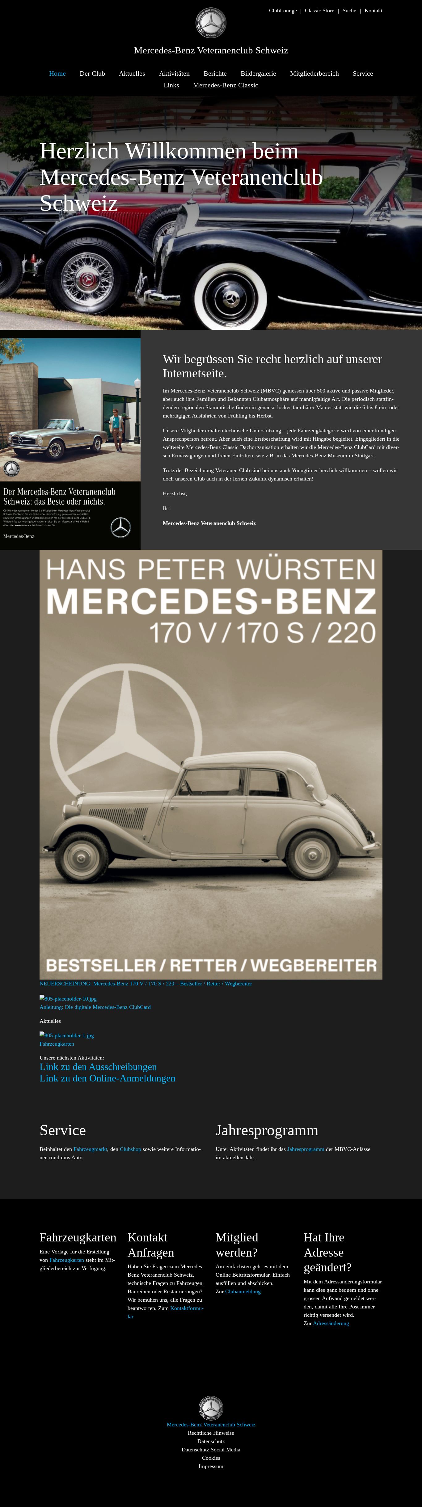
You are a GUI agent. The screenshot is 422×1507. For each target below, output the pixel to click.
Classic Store (319, 10)
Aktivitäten (174, 73)
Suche (349, 10)
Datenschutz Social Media (211, 1449)
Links (171, 85)
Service (363, 73)
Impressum (211, 1466)
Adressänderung (331, 1323)
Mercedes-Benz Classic (225, 85)
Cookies (211, 1458)
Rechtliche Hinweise (211, 1433)
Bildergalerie (258, 73)
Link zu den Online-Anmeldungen (107, 1078)
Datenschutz (211, 1441)
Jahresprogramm (305, 1149)
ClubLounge (283, 10)
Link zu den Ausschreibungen (98, 1066)
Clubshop (130, 1149)
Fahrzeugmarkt (90, 1149)
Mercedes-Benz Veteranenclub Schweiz (211, 50)
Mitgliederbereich (314, 73)
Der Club (92, 73)
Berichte (215, 73)
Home (57, 73)
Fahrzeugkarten (66, 1260)
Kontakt (373, 10)
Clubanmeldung (243, 1291)
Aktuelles (132, 73)
